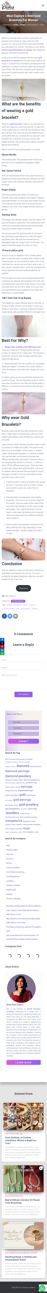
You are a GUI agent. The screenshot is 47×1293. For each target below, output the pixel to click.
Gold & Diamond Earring (15, 872)
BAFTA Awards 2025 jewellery (15, 759)
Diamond (9, 854)
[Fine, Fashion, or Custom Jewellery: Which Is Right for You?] (23, 1116)
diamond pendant (10, 783)
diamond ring (20, 783)
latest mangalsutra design (28, 817)
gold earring (8, 800)
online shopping (10, 829)
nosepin (8, 824)
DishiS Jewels (10, 787)
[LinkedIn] (2, 650)
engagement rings (25, 790)
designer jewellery (10, 766)
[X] (2, 643)
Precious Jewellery (13, 899)
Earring (9, 863)
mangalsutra (13, 820)
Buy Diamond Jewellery (11, 762)
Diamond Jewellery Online (14, 780)
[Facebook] (2, 639)
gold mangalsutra (12, 809)
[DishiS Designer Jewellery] (9, 5)
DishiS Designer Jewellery (26, 1287)
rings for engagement (11, 832)
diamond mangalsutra (32, 780)
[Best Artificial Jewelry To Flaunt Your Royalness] (23, 1179)
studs (37, 832)
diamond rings (31, 783)
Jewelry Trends (25, 813)
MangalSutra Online (29, 821)
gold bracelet (31, 795)
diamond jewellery (8, 609)
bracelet (9, 605)
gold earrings (22, 799)
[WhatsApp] (2, 653)
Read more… (21, 1157)
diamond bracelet (35, 766)
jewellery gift (11, 890)
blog (8, 845)
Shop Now (23, 588)
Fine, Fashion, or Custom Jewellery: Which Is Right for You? (20, 1140)
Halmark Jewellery (13, 885)
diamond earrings (17, 771)
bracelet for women (20, 605)
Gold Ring (10, 881)
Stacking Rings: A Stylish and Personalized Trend (21, 1258)
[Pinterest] (2, 646)
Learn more (24, 1062)
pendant (19, 829)
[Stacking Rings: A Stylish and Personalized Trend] (23, 1235)
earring (18, 787)
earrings (26, 786)
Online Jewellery (17, 824)
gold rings (32, 809)
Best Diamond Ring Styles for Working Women (23, 906)
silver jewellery (28, 832)
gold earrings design (11, 805)
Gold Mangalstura (13, 876)
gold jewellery (25, 609)
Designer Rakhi (12, 850)
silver (20, 832)
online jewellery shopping (31, 824)
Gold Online (24, 809)
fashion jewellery (11, 795)
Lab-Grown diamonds (12, 817)
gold (18, 609)
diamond (32, 605)
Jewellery (34, 609)
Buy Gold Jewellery (24, 762)
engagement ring (11, 790)
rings (26, 828)
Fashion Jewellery (18, 601)
